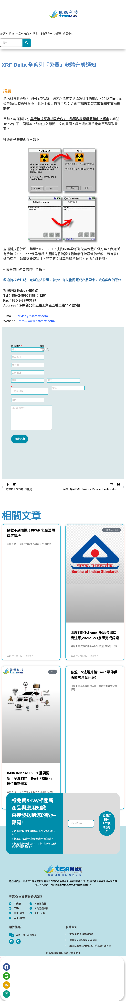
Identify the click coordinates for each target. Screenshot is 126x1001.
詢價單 (57, 33)
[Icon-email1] (6, 994)
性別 (42, 346)
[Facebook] (18, 941)
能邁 (3, 33)
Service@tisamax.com (32, 316)
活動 (35, 33)
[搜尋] (26, 43)
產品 (18, 33)
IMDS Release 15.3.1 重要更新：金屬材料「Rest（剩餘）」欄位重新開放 (30, 778)
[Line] (6, 976)
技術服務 (45, 33)
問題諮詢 (16, 346)
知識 (27, 33)
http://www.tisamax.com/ (37, 321)
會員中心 (68, 33)
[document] (63, 978)
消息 (11, 33)
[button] (0, 958)
